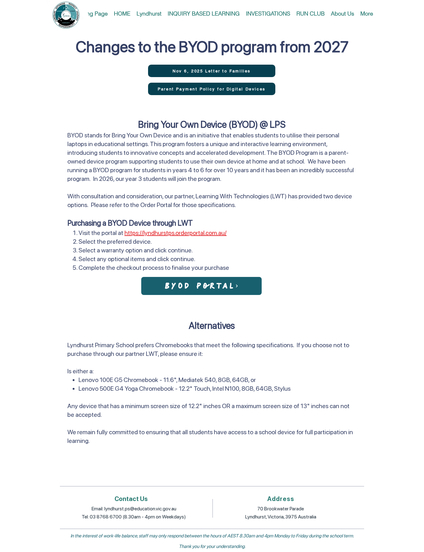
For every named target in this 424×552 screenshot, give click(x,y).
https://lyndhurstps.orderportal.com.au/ (175, 233)
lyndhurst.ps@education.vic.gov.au (140, 509)
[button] (149, 13)
